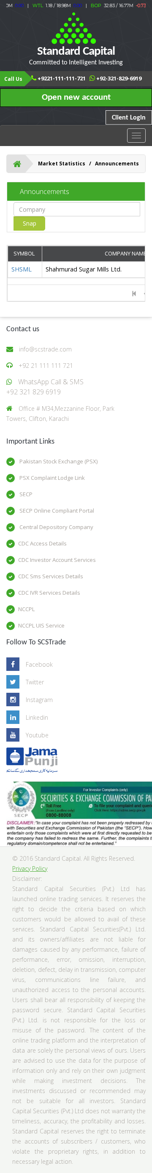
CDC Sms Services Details (50, 576)
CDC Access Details (42, 543)
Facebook (39, 664)
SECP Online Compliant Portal (56, 510)
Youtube (37, 735)
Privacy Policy (29, 868)
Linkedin (37, 717)
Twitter (35, 682)
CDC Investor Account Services (57, 560)
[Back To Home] (17, 164)
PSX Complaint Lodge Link (51, 477)
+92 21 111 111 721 (46, 366)
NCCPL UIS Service (41, 625)
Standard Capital (76, 55)
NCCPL (26, 609)
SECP (25, 494)
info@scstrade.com (45, 349)
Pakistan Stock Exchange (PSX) (58, 461)
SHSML (21, 269)
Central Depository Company (55, 527)
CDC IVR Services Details (49, 592)
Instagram (39, 700)
